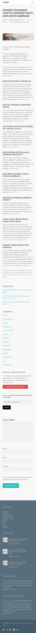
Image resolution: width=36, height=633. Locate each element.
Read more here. (23, 99)
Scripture (6, 353)
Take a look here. (18, 121)
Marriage (25, 22)
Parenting (6, 342)
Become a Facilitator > (10, 589)
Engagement (7, 327)
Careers (5, 315)
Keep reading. (14, 168)
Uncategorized (7, 365)
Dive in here (13, 192)
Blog (4, 525)
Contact (5, 527)
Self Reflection (7, 357)
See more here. (13, 147)
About (5, 520)
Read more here (13, 214)
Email (5, 457)
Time (4, 361)
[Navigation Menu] (32, 2)
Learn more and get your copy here (18, 265)
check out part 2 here (19, 240)
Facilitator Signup (8, 518)
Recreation (6, 346)
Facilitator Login (8, 516)
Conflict (5, 323)
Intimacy (5, 334)
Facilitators (6, 514)
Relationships (7, 349)
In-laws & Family (8, 330)
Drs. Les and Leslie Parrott (14, 20)
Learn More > (7, 613)
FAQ (4, 522)
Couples (5, 512)
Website (5, 466)
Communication (15, 22)
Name (5, 448)
